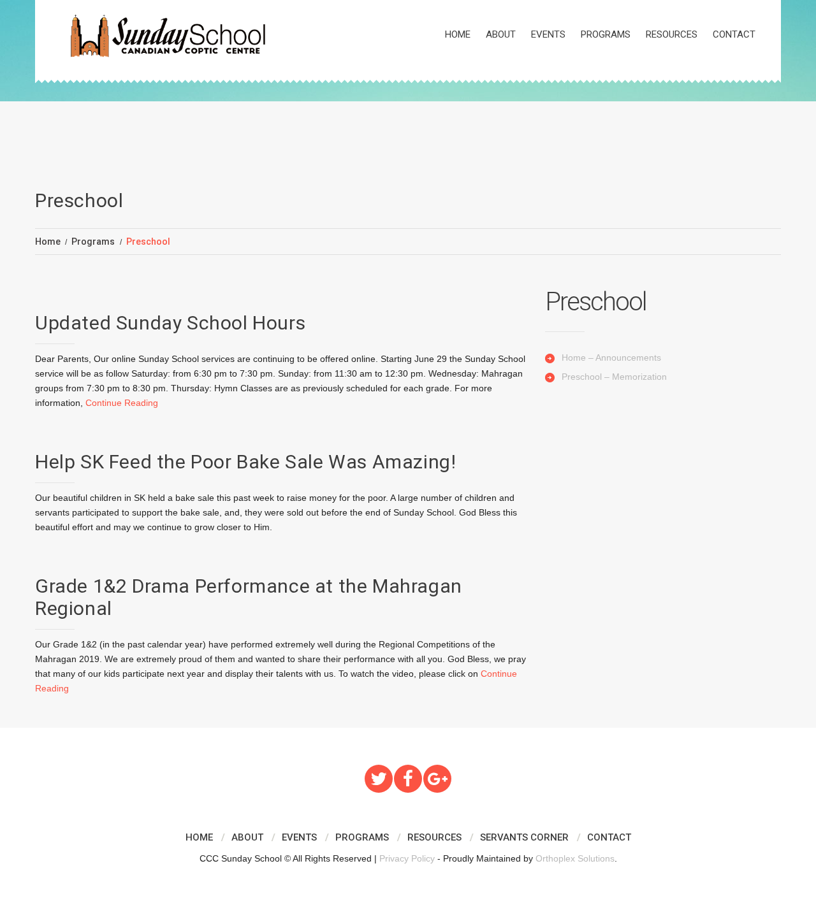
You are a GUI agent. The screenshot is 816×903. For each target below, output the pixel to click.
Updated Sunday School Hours (170, 323)
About (501, 34)
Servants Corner (524, 837)
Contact (734, 34)
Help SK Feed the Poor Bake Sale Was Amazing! (245, 462)
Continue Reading (121, 403)
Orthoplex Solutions (575, 858)
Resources (671, 34)
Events (548, 34)
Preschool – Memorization (614, 377)
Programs (605, 34)
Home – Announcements (611, 357)
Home (457, 34)
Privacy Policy (407, 858)
